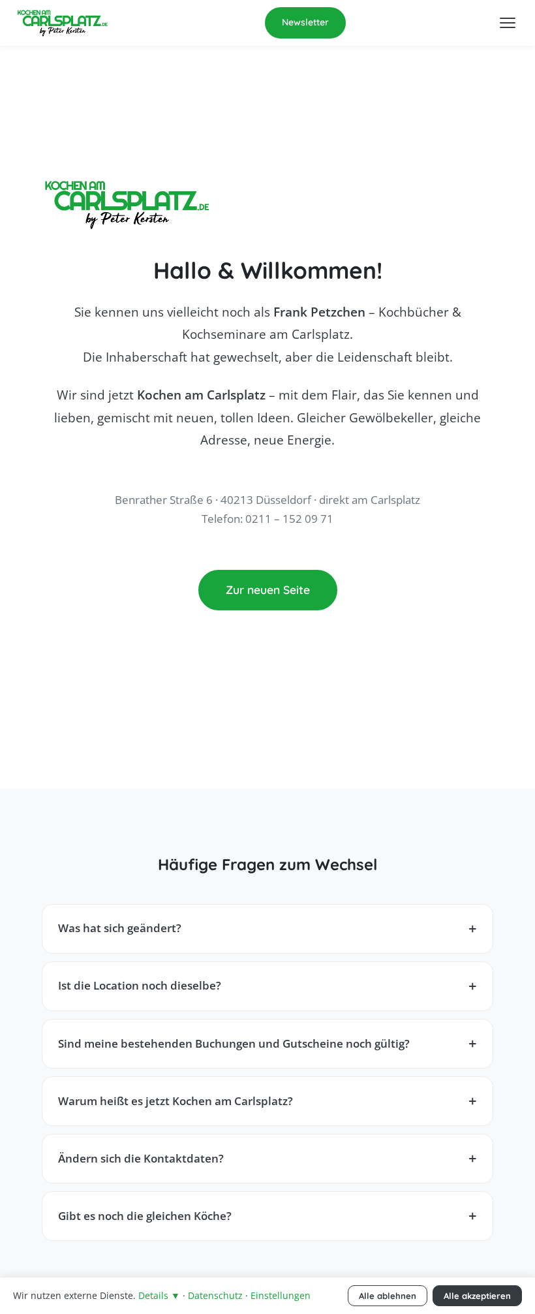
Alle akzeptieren (477, 1296)
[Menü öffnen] (507, 22)
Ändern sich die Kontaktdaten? (141, 1158)
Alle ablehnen (387, 1296)
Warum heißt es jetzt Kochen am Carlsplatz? (175, 1100)
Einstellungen (281, 1295)
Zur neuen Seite (268, 589)
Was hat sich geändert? (119, 927)
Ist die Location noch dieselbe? (139, 985)
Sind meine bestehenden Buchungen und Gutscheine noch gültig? (234, 1043)
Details (159, 1295)
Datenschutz (215, 1295)
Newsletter (305, 22)
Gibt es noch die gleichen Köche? (145, 1215)
